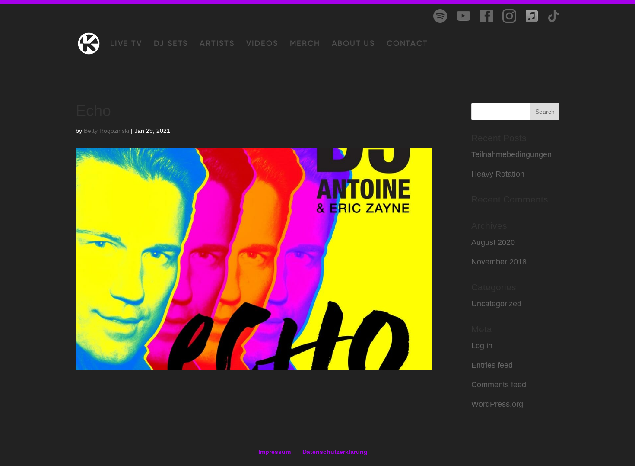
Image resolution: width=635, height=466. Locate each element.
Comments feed (498, 384)
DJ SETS (171, 44)
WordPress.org (497, 404)
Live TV (126, 44)
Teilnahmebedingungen (511, 154)
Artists (217, 44)
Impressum (274, 451)
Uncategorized (496, 303)
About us (353, 44)
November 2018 (499, 261)
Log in (481, 345)
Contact (407, 44)
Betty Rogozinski (106, 130)
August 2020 (493, 242)
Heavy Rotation (497, 174)
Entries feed (492, 365)
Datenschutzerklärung (335, 451)
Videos (262, 44)
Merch (305, 44)
